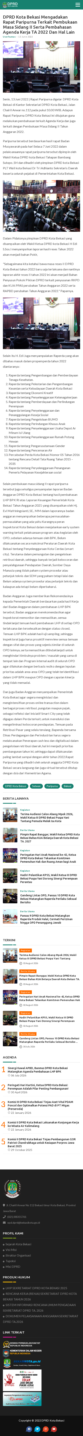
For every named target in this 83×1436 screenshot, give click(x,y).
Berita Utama (28, 971)
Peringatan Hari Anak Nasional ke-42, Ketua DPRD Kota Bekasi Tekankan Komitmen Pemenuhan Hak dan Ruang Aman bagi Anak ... (49, 1000)
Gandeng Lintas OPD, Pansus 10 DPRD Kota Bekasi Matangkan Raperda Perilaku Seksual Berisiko (48, 899)
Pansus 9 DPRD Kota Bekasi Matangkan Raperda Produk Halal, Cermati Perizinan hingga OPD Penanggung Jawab (46, 919)
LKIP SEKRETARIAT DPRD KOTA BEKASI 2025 (36, 1288)
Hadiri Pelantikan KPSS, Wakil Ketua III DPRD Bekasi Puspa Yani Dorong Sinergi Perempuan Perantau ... (47, 1021)
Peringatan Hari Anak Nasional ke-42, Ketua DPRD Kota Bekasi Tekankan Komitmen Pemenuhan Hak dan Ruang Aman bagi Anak (48, 858)
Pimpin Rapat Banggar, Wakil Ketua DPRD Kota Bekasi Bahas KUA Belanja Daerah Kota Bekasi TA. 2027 (50, 838)
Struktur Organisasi (18, 1255)
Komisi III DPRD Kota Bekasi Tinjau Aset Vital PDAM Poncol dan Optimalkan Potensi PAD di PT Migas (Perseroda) (40, 1105)
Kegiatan (25, 950)
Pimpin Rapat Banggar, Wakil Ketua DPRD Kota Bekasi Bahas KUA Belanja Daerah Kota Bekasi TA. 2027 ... (49, 979)
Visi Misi (11, 1249)
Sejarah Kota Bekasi (18, 1244)
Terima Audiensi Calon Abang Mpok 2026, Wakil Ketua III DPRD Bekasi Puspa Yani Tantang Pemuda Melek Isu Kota (46, 818)
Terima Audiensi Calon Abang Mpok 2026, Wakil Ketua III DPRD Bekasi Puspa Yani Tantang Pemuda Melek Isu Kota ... (47, 958)
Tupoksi (11, 1261)
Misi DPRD (13, 1266)
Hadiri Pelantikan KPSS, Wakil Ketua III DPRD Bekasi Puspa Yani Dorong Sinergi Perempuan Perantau (49, 879)
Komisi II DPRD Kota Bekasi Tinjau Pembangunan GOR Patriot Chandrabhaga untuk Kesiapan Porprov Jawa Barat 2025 (42, 1143)
